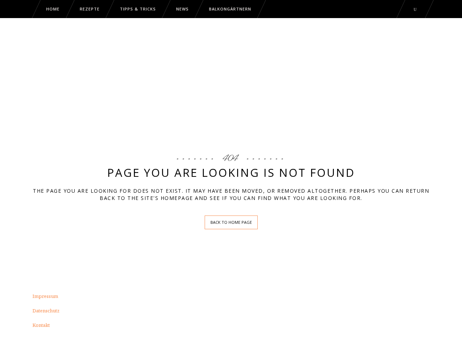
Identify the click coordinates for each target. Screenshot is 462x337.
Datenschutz (46, 310)
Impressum (45, 296)
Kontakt (41, 325)
